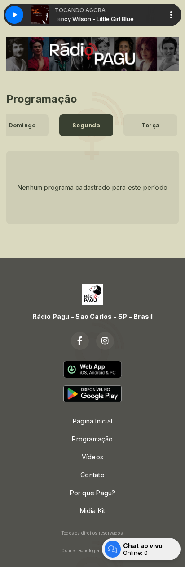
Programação (92, 439)
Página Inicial (92, 421)
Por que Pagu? (92, 493)
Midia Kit (93, 511)
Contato (92, 475)
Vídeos (92, 457)
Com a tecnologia (80, 550)
